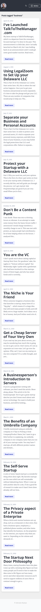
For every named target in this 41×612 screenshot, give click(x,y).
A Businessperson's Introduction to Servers (20, 378)
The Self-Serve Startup (15, 468)
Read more (9, 59)
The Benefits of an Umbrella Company (20, 423)
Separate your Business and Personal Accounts (19, 121)
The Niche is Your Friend (18, 295)
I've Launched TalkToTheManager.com (20, 28)
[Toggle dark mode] (26, 5)
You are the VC (16, 254)
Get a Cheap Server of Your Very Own (20, 334)
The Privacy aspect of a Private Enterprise (19, 512)
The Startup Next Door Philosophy (18, 559)
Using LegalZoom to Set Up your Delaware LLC (18, 75)
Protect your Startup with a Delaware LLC (15, 167)
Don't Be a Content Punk (19, 211)
